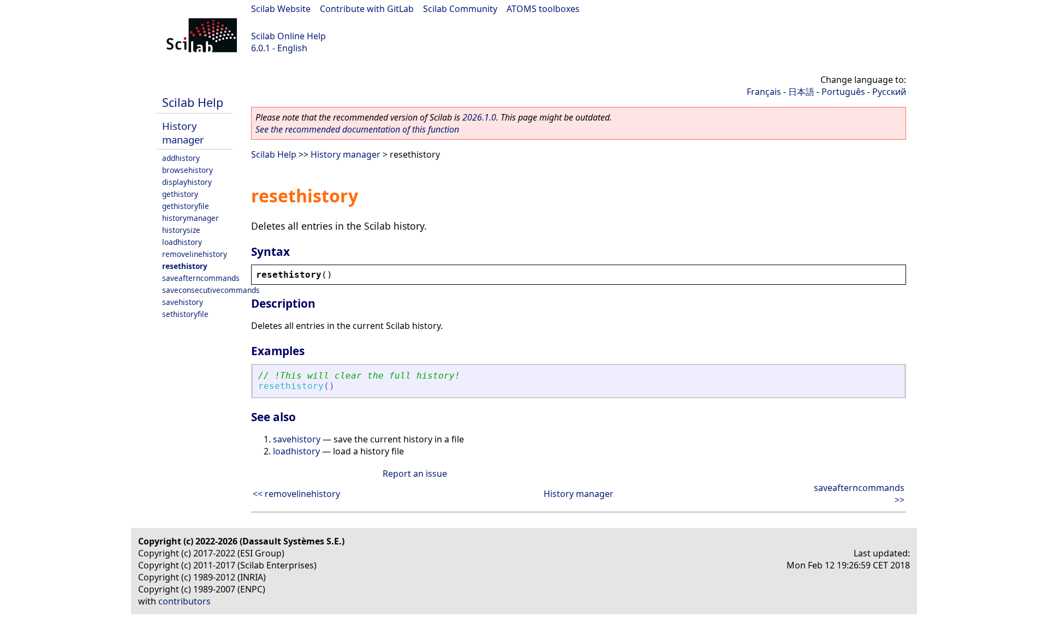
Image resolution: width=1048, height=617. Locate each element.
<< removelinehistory (296, 494)
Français (764, 92)
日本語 (801, 92)
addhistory (181, 158)
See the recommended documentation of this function (357, 129)
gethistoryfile (185, 206)
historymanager (190, 218)
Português (843, 92)
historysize (181, 230)
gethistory (180, 194)
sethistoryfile (185, 314)
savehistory (182, 302)
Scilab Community (460, 9)
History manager (183, 132)
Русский (889, 92)
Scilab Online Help (288, 36)
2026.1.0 (479, 117)
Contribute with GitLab (367, 9)
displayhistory (187, 182)
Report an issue (415, 474)
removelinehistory (194, 254)
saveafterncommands (201, 278)
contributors (184, 601)
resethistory (184, 266)
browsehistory (187, 170)
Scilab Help (192, 102)
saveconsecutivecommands (211, 290)
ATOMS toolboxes (543, 9)
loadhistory (182, 242)
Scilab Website (281, 9)
